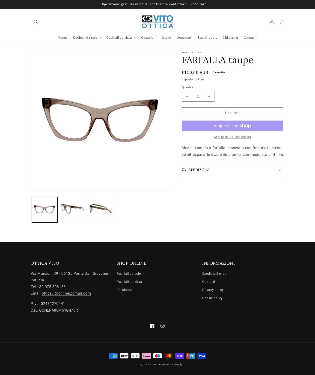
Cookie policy (212, 298)
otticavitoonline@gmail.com (66, 293)
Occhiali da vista (129, 281)
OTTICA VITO (150, 364)
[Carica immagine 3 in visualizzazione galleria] (100, 209)
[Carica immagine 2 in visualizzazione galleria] (72, 209)
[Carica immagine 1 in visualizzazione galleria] (44, 209)
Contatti (208, 281)
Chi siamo (124, 290)
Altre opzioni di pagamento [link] (232, 137)
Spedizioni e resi (214, 273)
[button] (36, 22)
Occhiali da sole (128, 273)
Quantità (187, 87)
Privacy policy (213, 290)
